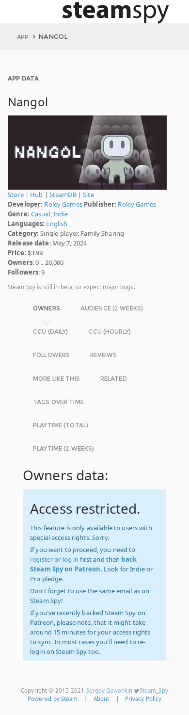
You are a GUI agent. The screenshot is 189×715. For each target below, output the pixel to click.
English (56, 223)
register (41, 559)
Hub (36, 194)
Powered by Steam (53, 698)
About (102, 698)
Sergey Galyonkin (109, 690)
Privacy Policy (143, 698)
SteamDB (63, 194)
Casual (40, 214)
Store (16, 194)
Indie (60, 214)
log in (71, 559)
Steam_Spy (154, 690)
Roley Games (63, 204)
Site (88, 194)
